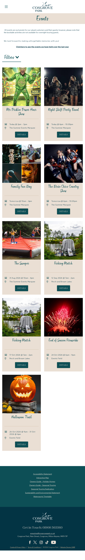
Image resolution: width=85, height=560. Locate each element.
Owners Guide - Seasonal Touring (42, 485)
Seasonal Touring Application (42, 489)
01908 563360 (52, 527)
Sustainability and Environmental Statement (42, 493)
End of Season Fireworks (63, 340)
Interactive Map (42, 478)
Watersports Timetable (42, 497)
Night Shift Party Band (63, 110)
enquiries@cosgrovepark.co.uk (42, 534)
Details (21, 135)
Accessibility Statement (42, 474)
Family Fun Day (21, 187)
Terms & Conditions (34, 547)
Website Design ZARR (67, 547)
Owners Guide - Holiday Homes (42, 482)
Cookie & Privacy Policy (18, 547)
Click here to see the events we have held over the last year (42, 47)
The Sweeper (21, 263)
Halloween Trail (21, 417)
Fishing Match (63, 263)
